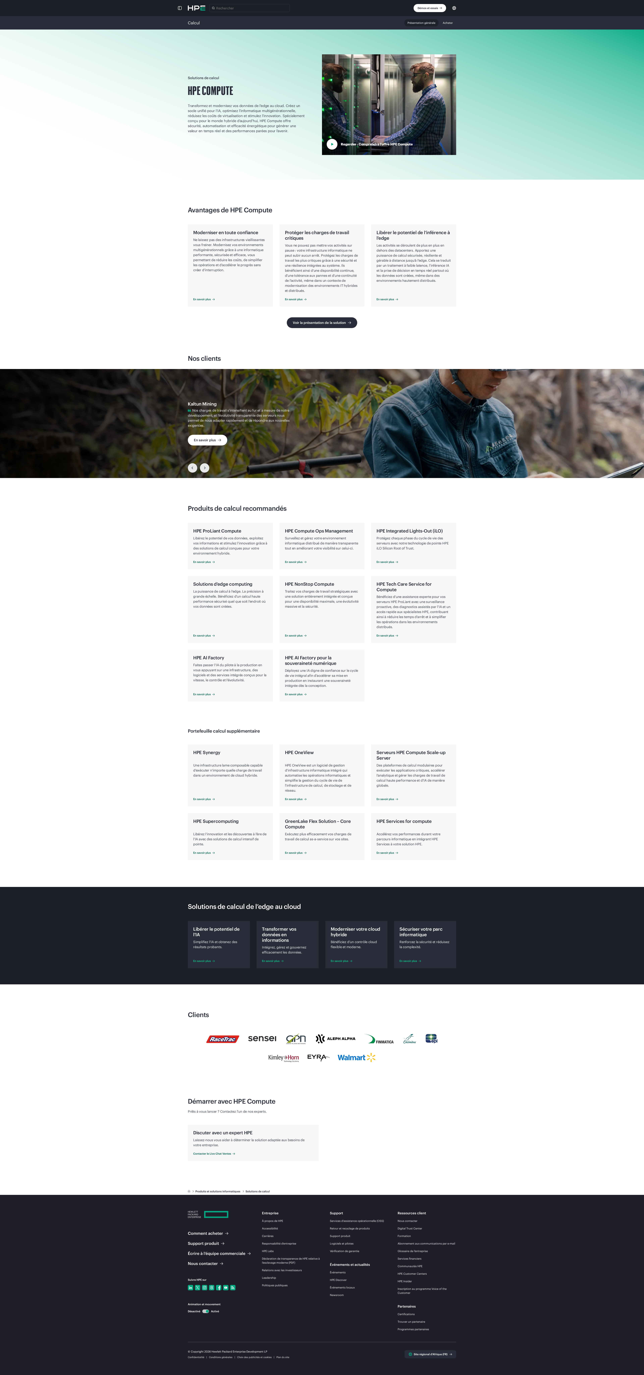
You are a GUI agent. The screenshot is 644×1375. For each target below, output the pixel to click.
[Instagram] (204, 1287)
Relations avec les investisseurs (282, 1270)
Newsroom (337, 1295)
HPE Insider (405, 1281)
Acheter (448, 22)
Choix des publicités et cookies (254, 1357)
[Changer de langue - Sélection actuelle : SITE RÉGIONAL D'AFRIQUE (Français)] (454, 8)
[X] (197, 1287)
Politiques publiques (275, 1285)
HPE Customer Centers (412, 1273)
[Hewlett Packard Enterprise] (196, 8)
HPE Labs (268, 1251)
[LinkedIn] (190, 1287)
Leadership (269, 1277)
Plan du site (282, 1357)
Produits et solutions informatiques (218, 1191)
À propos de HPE (272, 1221)
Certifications (406, 1314)
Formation (404, 1236)
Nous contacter (407, 1221)
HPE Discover (338, 1280)
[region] (322, 423)
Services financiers (409, 1258)
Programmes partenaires (413, 1329)
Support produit (340, 1236)
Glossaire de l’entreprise (413, 1251)
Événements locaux (342, 1287)
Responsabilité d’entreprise (279, 1243)
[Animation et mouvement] (205, 1311)
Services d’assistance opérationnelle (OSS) (357, 1221)
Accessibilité (270, 1228)
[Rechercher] (213, 8)
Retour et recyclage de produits (350, 1228)
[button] (180, 8)
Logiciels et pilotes (342, 1243)
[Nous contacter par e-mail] (636, 1362)
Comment (205, 1233)
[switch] (204, 1311)
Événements (338, 1272)
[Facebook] (218, 1287)
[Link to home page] (189, 1191)
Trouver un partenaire (411, 1321)
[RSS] (232, 1287)
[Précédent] (192, 468)
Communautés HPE (410, 1266)
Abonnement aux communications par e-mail (426, 1243)
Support (203, 1243)
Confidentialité (196, 1357)
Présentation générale (421, 22)
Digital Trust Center (410, 1228)
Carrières (268, 1236)
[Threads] (211, 1287)
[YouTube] (225, 1287)
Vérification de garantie (344, 1251)
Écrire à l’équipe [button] (216, 1253)
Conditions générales (220, 1357)
